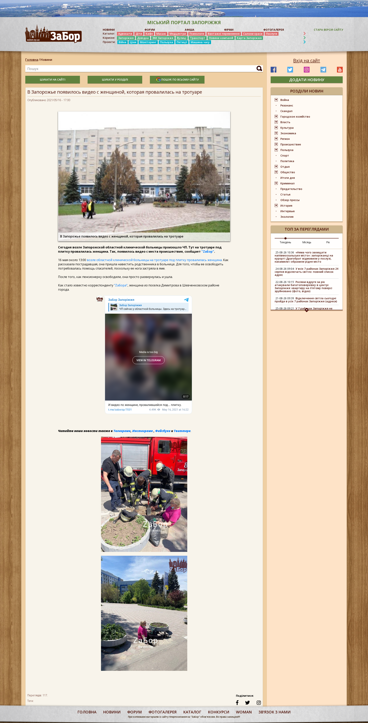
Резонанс (286, 105)
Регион (285, 139)
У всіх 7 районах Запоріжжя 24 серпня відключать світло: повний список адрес (306, 272)
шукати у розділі (115, 79)
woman (244, 712)
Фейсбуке (162, 431)
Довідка (143, 38)
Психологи (197, 33)
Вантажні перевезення (224, 33)
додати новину (306, 79)
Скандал (286, 111)
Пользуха (166, 42)
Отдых (285, 166)
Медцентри (178, 33)
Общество (287, 172)
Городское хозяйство (295, 116)
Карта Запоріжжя (249, 38)
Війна (122, 42)
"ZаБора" (120, 285)
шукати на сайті (52, 79)
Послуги (271, 33)
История (286, 205)
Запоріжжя (126, 38)
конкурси (218, 712)
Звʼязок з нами (275, 712)
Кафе (149, 33)
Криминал (287, 183)
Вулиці (181, 38)
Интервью (287, 211)
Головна (31, 59)
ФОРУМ (150, 29)
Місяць (306, 242)
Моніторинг (148, 42)
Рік (328, 242)
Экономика (288, 133)
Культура (287, 127)
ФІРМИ (228, 29)
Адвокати (125, 33)
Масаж (161, 33)
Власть (285, 122)
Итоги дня (287, 178)
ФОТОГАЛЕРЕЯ (273, 29)
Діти (139, 33)
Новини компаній (221, 38)
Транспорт (197, 38)
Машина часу (200, 42)
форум (134, 712)
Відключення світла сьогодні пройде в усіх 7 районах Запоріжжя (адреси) (306, 299)
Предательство (291, 189)
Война (284, 100)
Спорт (284, 155)
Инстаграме (142, 431)
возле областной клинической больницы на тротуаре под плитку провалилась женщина (154, 260)
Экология (286, 216)
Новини (46, 59)
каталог (192, 712)
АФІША (189, 29)
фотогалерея (163, 712)
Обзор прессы (290, 200)
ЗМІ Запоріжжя (162, 38)
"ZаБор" (207, 251)
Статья (285, 194)
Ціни (133, 42)
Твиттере (182, 431)
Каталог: (109, 33)
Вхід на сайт (306, 60)
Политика (287, 161)
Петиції (182, 42)
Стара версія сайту (328, 29)
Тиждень (285, 242)
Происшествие (290, 144)
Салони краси (252, 33)
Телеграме (122, 431)
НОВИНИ (109, 29)
